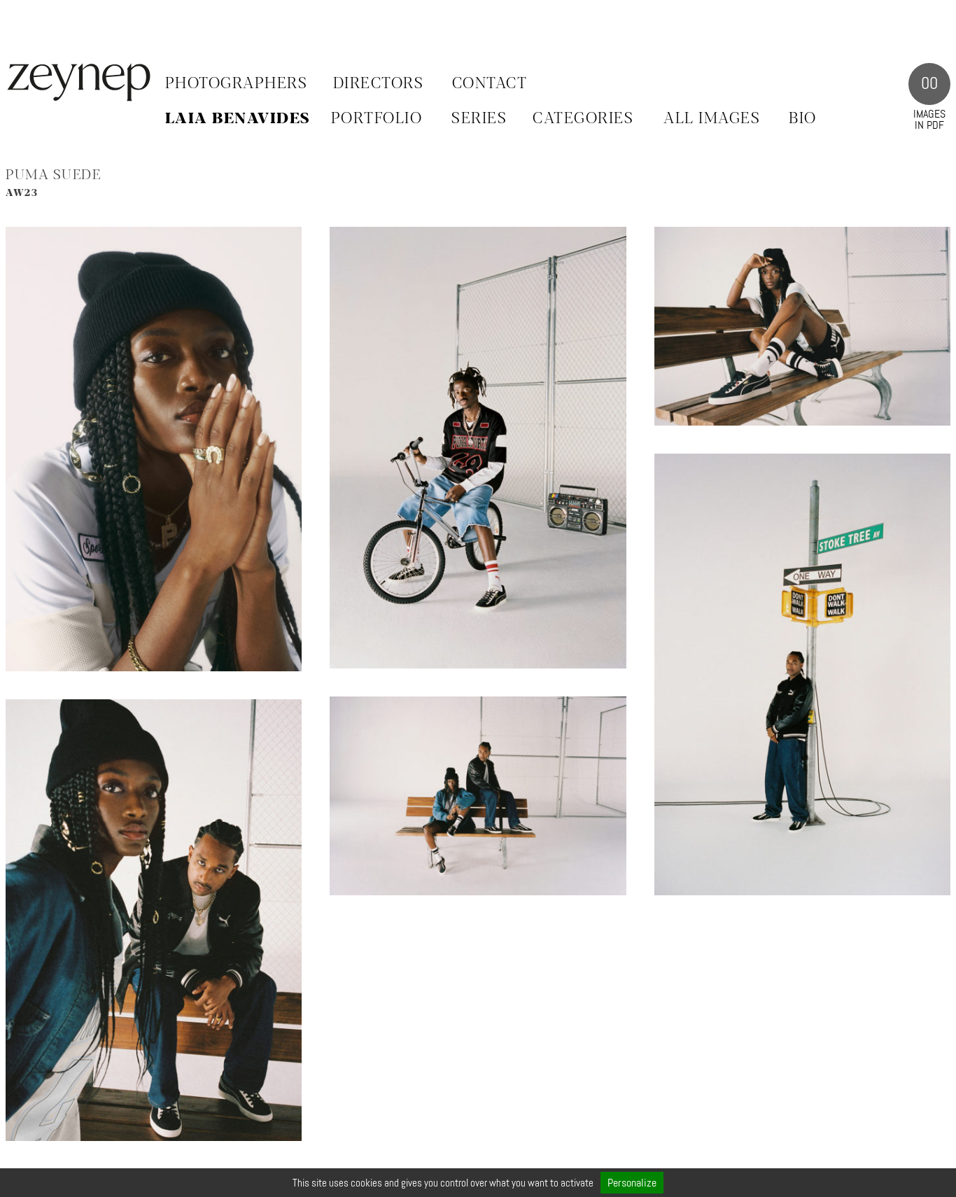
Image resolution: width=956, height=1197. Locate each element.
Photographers (236, 84)
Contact (490, 84)
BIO (803, 119)
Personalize (631, 1182)
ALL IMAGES (711, 119)
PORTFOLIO (377, 119)
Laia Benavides (237, 119)
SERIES (479, 119)
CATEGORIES (583, 119)
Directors (378, 84)
